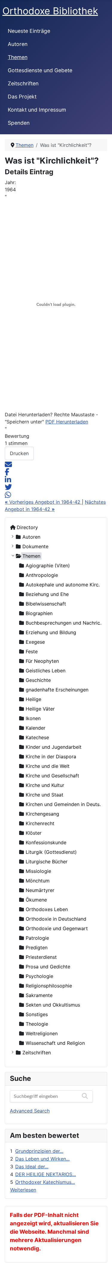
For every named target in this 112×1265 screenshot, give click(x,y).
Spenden (19, 123)
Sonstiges (37, 1014)
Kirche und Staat (44, 795)
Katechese (37, 737)
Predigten (36, 947)
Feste (32, 651)
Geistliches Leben (45, 671)
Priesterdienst (41, 957)
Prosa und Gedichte (48, 967)
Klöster (34, 833)
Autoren (17, 44)
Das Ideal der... (31, 1167)
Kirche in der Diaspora (51, 756)
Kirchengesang (42, 814)
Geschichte (38, 680)
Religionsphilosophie (49, 986)
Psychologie (39, 976)
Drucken (19, 453)
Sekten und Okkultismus (53, 1005)
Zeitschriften (23, 83)
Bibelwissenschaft (46, 604)
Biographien (39, 613)
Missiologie (38, 871)
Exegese (35, 642)
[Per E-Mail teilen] (8, 464)
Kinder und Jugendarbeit (54, 747)
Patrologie (37, 938)
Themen (17, 57)
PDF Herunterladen (66, 422)
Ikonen (33, 718)
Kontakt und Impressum (37, 110)
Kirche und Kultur (45, 785)
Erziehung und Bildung (51, 632)
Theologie (37, 1024)
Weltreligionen (42, 1033)
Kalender (35, 728)
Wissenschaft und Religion (55, 1043)
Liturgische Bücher (46, 862)
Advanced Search (30, 1111)
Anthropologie (42, 575)
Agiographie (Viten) (48, 565)
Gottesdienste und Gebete (40, 70)
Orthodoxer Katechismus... (45, 1182)
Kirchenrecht (40, 823)
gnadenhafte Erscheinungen (57, 690)
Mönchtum (38, 881)
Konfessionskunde (46, 842)
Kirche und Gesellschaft (52, 776)
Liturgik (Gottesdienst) (51, 852)
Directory (27, 527)
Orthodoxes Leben (47, 909)
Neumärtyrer (40, 890)
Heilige (33, 699)
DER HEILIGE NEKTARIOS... (45, 1174)
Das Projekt (22, 96)
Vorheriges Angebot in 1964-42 (43, 502)
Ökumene (36, 900)
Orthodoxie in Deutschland (56, 919)
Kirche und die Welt (48, 766)
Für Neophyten (42, 661)
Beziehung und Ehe (47, 594)
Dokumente (35, 546)
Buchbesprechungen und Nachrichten (68, 623)
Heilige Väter (40, 709)
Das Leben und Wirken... (42, 1159)
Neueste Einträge (29, 31)
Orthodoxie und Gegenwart (57, 928)
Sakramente (39, 995)
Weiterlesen (23, 1190)
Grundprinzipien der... (39, 1151)
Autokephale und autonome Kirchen (66, 585)
